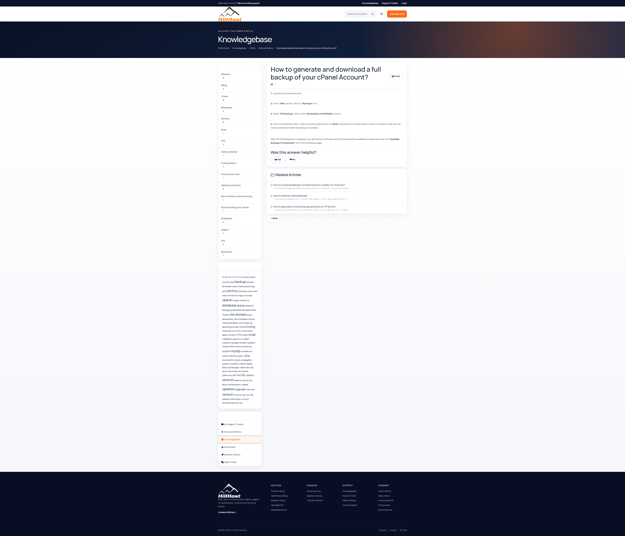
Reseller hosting (278, 500)
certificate (242, 291)
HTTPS (239, 335)
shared (245, 371)
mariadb (242, 342)
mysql (235, 351)
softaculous (227, 375)
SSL (243, 375)
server (225, 371)
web (251, 394)
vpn (244, 394)
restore (243, 367)
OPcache (234, 356)
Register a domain (315, 495)
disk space (246, 310)
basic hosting (238, 286)
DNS (232, 314)
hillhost (242, 327)
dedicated (236, 310)
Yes (279, 159)
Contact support (350, 505)
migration (251, 342)
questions (234, 363)
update (245, 384)
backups (250, 282)
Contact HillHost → (227, 512)
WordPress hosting (279, 495)
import (245, 335)
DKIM (253, 310)
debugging (227, 310)
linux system (243, 339)
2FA (226, 277)
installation (227, 339)
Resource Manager (230, 367)
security (249, 367)
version (227, 394)
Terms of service (385, 509)
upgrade (240, 389)
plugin (238, 360)
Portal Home (223, 48)
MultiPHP (226, 351)
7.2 (233, 277)
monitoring (247, 346)
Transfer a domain (315, 500)
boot (224, 291)
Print (397, 76)
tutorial (245, 380)
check (249, 291)
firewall (225, 323)
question (226, 363)
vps (248, 395)
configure (240, 295)
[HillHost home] (230, 14)
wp (241, 402)
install (252, 334)
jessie (235, 339)
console (248, 295)
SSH (239, 375)
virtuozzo (238, 394)
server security (234, 371)
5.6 (230, 277)
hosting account (229, 330)
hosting (250, 327)
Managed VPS (277, 505)
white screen (235, 399)
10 (223, 277)
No (293, 159)
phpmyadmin (228, 360)
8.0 (239, 277)
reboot (242, 363)
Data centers (384, 495)
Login (404, 3)
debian (241, 305)
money (238, 346)
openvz (241, 356)
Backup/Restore (266, 48)
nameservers (246, 351)
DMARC (225, 315)
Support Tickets (390, 3)
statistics (250, 375)
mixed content (228, 346)
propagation (246, 360)
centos (231, 291)
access (252, 277)
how (239, 330)
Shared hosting (278, 491)
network (225, 356)
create (235, 300)
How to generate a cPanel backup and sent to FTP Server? (311, 208)
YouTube (403, 530)
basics (247, 286)
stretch (228, 380)
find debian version (246, 319)
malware (226, 342)
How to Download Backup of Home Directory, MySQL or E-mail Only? (311, 186)
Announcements (385, 500)
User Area (250, 389)
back (232, 282)
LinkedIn (393, 530)
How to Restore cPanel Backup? (311, 197)
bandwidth (227, 286)
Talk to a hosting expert (248, 3)
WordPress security (230, 402)
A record (245, 277)
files (235, 319)
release (249, 363)
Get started (397, 13)
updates (228, 389)
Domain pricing (314, 491)
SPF (234, 375)
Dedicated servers (279, 509)
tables (236, 380)
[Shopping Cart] (381, 14)
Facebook (383, 530)
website (225, 399)
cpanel (227, 300)
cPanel (253, 48)
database (229, 305)
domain (241, 314)
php (247, 355)
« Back (274, 218)
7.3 (236, 277)
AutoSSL (226, 282)
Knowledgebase (370, 3)
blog (253, 286)
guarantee (233, 327)
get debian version (237, 323)
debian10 (249, 305)
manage (234, 342)
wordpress (245, 399)
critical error (244, 300)
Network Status (349, 500)
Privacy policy (384, 505)
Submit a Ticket (349, 495)
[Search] (372, 14)
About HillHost (384, 491)
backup (240, 281)
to (241, 380)
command (231, 295)
